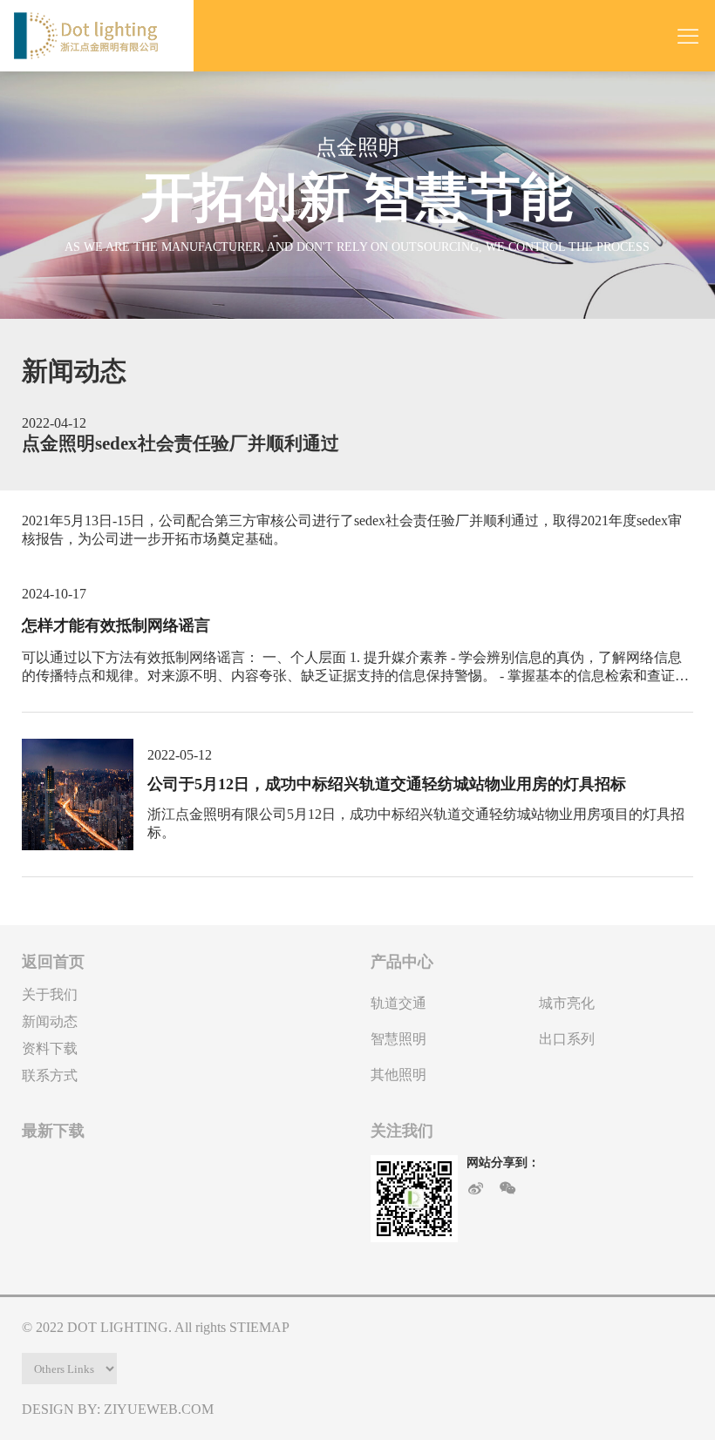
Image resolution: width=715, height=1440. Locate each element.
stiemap (259, 1327)
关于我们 (50, 994)
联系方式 (50, 1075)
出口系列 (567, 1038)
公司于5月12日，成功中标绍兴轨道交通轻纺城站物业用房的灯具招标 (386, 784)
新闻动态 (50, 1021)
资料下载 (50, 1048)
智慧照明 (398, 1038)
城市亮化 (567, 1003)
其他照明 (398, 1074)
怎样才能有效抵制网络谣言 (116, 625)
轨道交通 (398, 1003)
